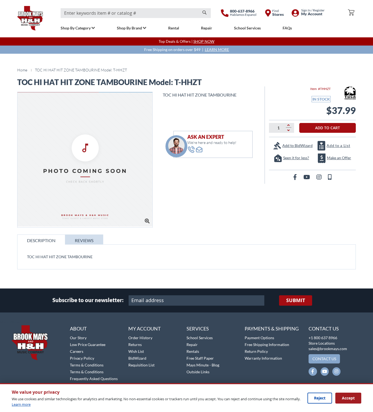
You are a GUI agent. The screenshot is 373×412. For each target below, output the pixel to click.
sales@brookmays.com (328, 348)
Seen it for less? (296, 157)
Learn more (21, 404)
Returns (135, 344)
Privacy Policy (82, 358)
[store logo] (30, 18)
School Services (200, 337)
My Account (144, 329)
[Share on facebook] (295, 176)
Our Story (78, 337)
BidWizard (137, 358)
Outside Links (198, 371)
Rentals (193, 351)
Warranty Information (263, 358)
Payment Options (259, 337)
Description (41, 240)
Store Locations (322, 343)
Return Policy (256, 351)
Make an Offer (339, 157)
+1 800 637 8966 (323, 337)
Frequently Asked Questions (94, 378)
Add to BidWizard (297, 145)
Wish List (136, 351)
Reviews (84, 240)
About (78, 329)
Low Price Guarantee (87, 344)
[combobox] (136, 13)
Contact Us (324, 329)
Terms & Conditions (86, 365)
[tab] (41, 239)
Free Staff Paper (200, 358)
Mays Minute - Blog (203, 365)
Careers (76, 351)
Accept (348, 398)
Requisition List (141, 365)
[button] (18, 322)
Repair (192, 344)
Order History (140, 337)
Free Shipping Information (267, 344)
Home (22, 70)
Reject (319, 398)
